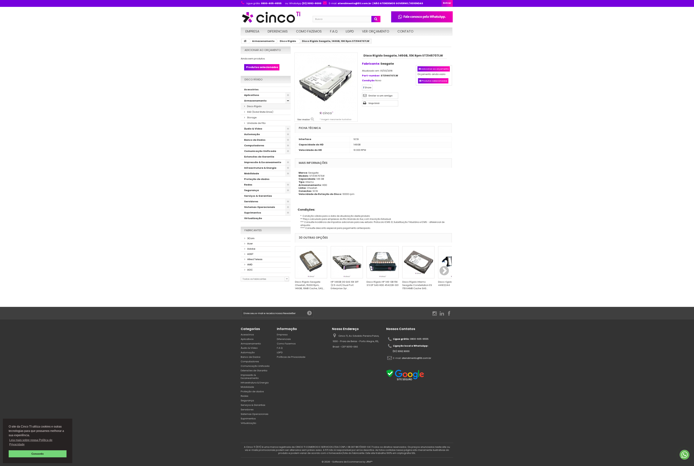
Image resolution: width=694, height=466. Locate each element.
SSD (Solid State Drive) (260, 112)
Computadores (254, 145)
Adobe (251, 249)
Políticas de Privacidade (291, 357)
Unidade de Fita (256, 123)
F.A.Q (333, 31)
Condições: (305, 210)
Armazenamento (263, 41)
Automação (252, 134)
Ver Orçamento (375, 31)
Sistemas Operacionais (259, 207)
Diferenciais (278, 31)
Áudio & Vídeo (253, 128)
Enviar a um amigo (381, 95)
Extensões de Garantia (259, 156)
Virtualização (253, 218)
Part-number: (371, 75)
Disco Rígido (288, 41)
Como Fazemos (309, 31)
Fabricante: (371, 64)
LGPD (350, 31)
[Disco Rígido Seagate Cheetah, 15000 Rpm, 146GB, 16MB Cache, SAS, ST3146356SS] (311, 262)
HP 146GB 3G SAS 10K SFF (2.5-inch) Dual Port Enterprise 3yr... (345, 285)
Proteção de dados (256, 179)
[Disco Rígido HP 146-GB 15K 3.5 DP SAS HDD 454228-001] (383, 262)
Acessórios (251, 89)
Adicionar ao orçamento (263, 50)
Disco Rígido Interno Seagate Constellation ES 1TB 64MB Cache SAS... (417, 285)
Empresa (252, 31)
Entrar (447, 3)
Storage (252, 117)
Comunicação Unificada (260, 151)
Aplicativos (251, 95)
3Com (250, 238)
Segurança (251, 190)
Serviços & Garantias (258, 196)
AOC (250, 269)
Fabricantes (253, 230)
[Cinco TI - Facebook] (449, 313)
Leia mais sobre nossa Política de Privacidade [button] (30, 442)
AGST (250, 254)
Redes (248, 184)
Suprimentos (252, 212)
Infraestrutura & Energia (260, 168)
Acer (250, 243)
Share (367, 87)
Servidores (251, 201)
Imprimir (374, 103)
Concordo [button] (37, 453)
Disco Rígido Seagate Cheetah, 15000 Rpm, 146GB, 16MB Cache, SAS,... (310, 285)
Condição (368, 80)
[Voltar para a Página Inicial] (245, 41)
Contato (405, 31)
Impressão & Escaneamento (262, 162)
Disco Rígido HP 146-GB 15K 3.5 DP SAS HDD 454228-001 (383, 283)
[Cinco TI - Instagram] (434, 313)
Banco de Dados (254, 140)
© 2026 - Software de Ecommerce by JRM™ (347, 461)
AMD (249, 264)
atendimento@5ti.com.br (416, 358)
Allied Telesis (254, 259)
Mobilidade (251, 173)
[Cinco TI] (274, 18)
